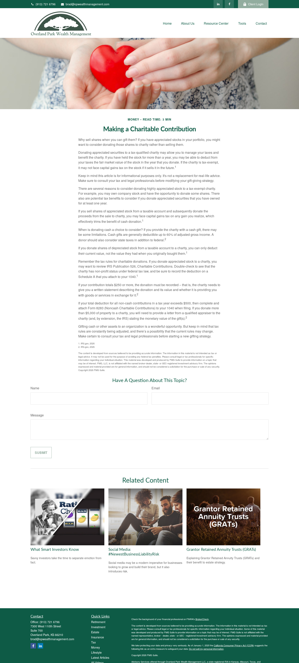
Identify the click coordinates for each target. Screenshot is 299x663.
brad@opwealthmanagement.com (87, 4)
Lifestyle (96, 652)
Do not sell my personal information (206, 648)
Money (95, 647)
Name (35, 388)
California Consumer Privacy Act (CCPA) (234, 645)
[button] (167, 23)
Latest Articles (100, 657)
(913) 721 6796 (46, 4)
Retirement (98, 622)
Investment (98, 627)
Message (37, 415)
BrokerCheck (202, 619)
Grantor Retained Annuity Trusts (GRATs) (221, 550)
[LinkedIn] (218, 4)
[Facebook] (229, 4)
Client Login (255, 4)
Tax (93, 642)
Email (156, 388)
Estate (95, 632)
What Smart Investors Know (55, 550)
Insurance (97, 637)
